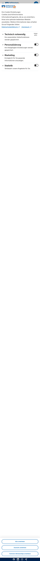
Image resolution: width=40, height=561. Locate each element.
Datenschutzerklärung (10, 27)
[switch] (36, 44)
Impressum (25, 27)
